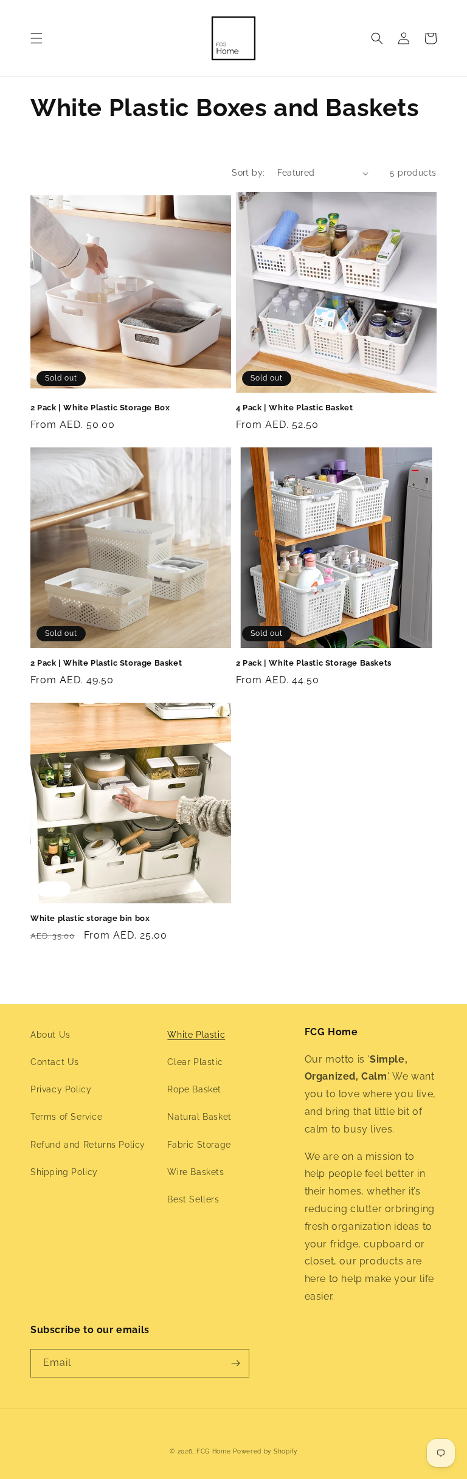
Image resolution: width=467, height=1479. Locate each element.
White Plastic (196, 1034)
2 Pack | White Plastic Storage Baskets (314, 662)
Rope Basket (194, 1089)
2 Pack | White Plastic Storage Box (100, 407)
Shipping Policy (64, 1172)
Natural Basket (199, 1117)
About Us (50, 1034)
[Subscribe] (235, 1363)
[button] (36, 38)
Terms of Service (66, 1117)
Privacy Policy (60, 1089)
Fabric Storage (198, 1145)
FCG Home (213, 1451)
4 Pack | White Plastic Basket (294, 407)
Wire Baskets (195, 1172)
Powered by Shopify (265, 1451)
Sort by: (248, 173)
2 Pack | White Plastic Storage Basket (106, 662)
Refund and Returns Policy (87, 1145)
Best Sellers (193, 1199)
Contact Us (54, 1062)
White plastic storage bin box (90, 918)
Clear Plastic (195, 1062)
